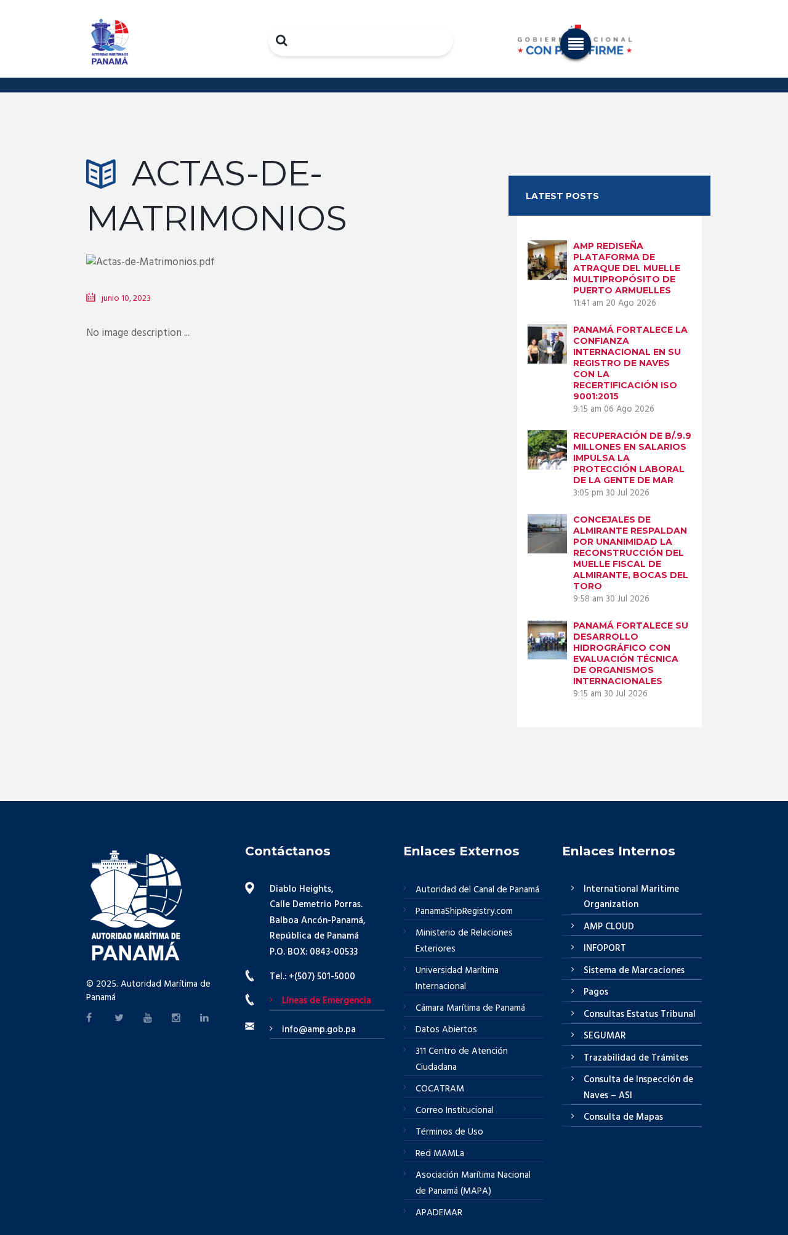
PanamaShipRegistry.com (464, 911)
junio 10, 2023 (126, 298)
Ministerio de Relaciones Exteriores (464, 941)
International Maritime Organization (631, 897)
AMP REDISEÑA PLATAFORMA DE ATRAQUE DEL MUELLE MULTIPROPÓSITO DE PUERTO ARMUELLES (626, 268)
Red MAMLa (440, 1153)
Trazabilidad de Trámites (636, 1058)
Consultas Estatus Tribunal (640, 1014)
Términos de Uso (449, 1132)
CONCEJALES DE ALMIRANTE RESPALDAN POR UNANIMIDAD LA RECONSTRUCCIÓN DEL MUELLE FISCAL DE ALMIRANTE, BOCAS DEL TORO (630, 553)
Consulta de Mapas (623, 1117)
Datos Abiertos (446, 1029)
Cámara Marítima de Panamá (470, 1008)
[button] (575, 43)
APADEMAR (439, 1212)
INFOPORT (605, 948)
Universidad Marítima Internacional (457, 978)
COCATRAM (440, 1089)
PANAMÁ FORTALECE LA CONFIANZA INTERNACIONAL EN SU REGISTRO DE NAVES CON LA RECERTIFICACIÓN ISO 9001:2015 (630, 363)
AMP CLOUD (609, 926)
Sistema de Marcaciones (634, 970)
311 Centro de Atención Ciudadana (462, 1059)
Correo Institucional (455, 1110)
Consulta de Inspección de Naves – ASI (638, 1087)
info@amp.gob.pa (319, 1029)
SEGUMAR (605, 1036)
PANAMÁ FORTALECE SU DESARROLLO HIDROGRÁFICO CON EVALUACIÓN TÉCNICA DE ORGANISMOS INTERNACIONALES (630, 653)
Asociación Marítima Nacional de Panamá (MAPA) (473, 1183)
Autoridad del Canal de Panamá (477, 889)
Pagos (596, 992)
